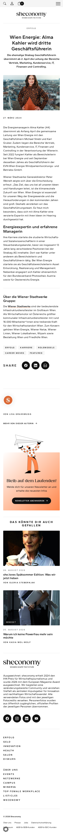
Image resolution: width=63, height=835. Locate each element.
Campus (9, 782)
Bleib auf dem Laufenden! (32, 481)
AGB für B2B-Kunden (25, 827)
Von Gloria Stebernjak (19, 582)
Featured (36, 353)
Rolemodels (46, 347)
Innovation (12, 746)
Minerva (9, 787)
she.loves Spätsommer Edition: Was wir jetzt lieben (29, 576)
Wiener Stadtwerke (19, 306)
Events (8, 774)
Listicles (10, 795)
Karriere (26, 347)
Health (8, 750)
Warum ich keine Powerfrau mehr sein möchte (28, 636)
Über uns (10, 769)
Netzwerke (12, 778)
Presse (18, 822)
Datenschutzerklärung (41, 822)
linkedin (36, 365)
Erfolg (10, 347)
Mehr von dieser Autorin (18, 423)
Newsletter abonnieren (29, 501)
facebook (26, 365)
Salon (8, 754)
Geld (7, 741)
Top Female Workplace (21, 791)
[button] (6, 829)
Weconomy (12, 800)
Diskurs (9, 759)
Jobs (26, 822)
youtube (36, 718)
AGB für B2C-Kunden (47, 827)
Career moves (14, 353)
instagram (17, 718)
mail (45, 365)
